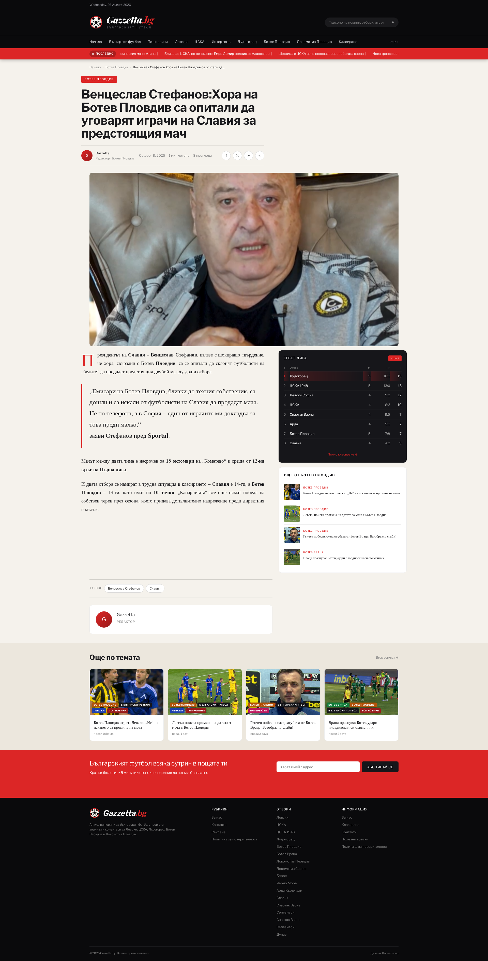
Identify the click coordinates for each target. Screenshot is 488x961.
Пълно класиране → (343, 454)
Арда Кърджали (289, 890)
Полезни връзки (355, 839)
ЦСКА (200, 42)
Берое (282, 876)
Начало (95, 42)
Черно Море (287, 883)
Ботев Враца (313, 552)
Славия (155, 588)
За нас (216, 817)
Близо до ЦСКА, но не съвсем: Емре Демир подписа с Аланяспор (173, 54)
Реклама (218, 832)
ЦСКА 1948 (286, 832)
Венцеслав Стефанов (124, 588)
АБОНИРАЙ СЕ (380, 767)
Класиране (348, 42)
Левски (181, 42)
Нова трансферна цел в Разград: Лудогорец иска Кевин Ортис (380, 54)
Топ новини (158, 42)
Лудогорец (247, 42)
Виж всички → (387, 657)
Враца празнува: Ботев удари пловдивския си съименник (343, 558)
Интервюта (221, 42)
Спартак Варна (288, 905)
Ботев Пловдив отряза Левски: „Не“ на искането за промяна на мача (351, 493)
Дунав (281, 934)
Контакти (218, 825)
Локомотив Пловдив (314, 42)
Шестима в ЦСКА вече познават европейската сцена (278, 54)
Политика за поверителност (234, 839)
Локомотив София (291, 869)
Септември (286, 912)
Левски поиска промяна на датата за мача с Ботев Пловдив (344, 515)
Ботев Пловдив (277, 42)
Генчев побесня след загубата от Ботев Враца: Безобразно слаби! (349, 536)
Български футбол (125, 42)
